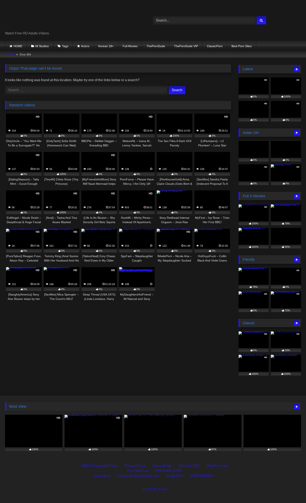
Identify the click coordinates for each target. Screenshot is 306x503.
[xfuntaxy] (43, 17)
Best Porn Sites (241, 46)
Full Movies (130, 46)
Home (11, 54)
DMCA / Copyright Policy (99, 466)
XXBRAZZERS (201, 476)
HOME (18, 46)
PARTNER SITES (168, 471)
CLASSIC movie (155, 489)
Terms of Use (162, 466)
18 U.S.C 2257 (189, 466)
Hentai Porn (174, 476)
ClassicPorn (215, 46)
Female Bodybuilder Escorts (138, 476)
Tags (65, 46)
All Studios (42, 46)
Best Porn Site (217, 466)
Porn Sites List (138, 471)
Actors (85, 46)
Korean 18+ (106, 46)
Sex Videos (101, 476)
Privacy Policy (135, 466)
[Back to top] (293, 491)
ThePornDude (156, 46)
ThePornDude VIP (186, 46)
